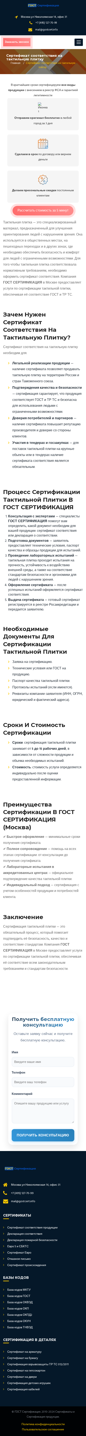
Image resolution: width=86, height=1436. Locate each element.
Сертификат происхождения (26, 1265)
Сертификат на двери (22, 1377)
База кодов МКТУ (19, 1290)
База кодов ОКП (18, 1309)
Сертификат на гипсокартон (26, 1371)
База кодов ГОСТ (18, 1296)
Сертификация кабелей (23, 1390)
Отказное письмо (19, 1259)
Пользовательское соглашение (43, 1430)
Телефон (18, 1072)
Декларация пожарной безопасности (32, 1240)
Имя (15, 1052)
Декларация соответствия (24, 1234)
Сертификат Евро (19, 1253)
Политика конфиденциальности (43, 1424)
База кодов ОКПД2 (19, 1315)
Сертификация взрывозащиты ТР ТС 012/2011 (38, 1365)
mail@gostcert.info (46, 30)
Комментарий (22, 1093)
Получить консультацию (43, 1135)
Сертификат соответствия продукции (32, 1228)
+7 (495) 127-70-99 (46, 23)
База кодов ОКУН (19, 1321)
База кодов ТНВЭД (20, 1328)
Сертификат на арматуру (24, 1352)
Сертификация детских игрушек (29, 1383)
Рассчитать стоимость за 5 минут (43, 210)
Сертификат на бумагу (22, 1358)
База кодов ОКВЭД (20, 1303)
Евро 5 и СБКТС (18, 1247)
